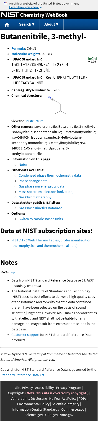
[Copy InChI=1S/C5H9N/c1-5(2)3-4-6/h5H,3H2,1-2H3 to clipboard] (48, 71)
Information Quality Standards (35, 409)
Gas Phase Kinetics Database (40, 208)
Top (12, 272)
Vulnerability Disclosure (29, 398)
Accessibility (44, 387)
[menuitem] (7, 24)
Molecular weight (25, 53)
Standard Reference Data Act (22, 375)
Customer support (25, 334)
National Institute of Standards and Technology (10, 15)
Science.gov (34, 414)
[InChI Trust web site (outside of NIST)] (92, 62)
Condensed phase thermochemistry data (50, 175)
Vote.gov (66, 414)
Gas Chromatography (35, 197)
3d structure (34, 121)
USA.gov (51, 414)
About (49, 24)
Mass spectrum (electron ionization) (46, 191)
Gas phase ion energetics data (41, 186)
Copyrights (16, 393)
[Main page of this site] (7, 24)
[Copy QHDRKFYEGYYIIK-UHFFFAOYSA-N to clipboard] (41, 83)
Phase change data (33, 180)
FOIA (82, 398)
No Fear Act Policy (62, 398)
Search (25, 24)
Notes (23, 164)
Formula (18, 48)
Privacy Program (68, 387)
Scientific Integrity (65, 404)
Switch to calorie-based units (41, 219)
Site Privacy (24, 387)
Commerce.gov (72, 409)
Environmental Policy (33, 404)
